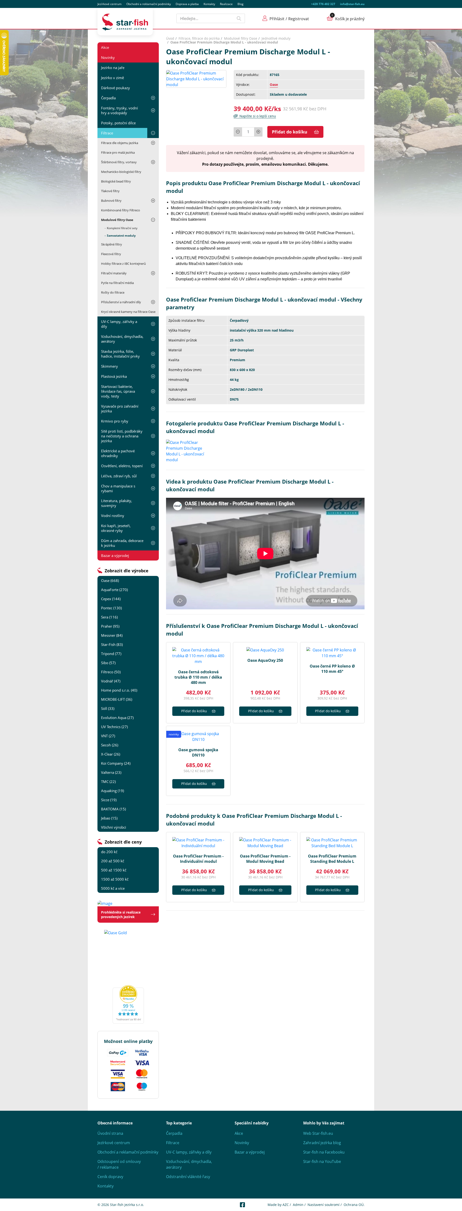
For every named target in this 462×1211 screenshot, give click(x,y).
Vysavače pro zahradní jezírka (119, 408)
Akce (105, 47)
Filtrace (107, 133)
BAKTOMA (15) (113, 809)
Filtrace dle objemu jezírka (119, 143)
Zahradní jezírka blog (322, 1142)
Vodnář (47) (110, 681)
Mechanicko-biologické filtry (121, 172)
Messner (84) (111, 635)
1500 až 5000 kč (114, 879)
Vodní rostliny (112, 515)
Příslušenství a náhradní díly (121, 302)
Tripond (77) (111, 653)
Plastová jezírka (114, 376)
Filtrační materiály (114, 273)
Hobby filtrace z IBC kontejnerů (123, 263)
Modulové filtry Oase (117, 220)
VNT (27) (108, 735)
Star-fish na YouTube (322, 1161)
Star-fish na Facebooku (324, 1152)
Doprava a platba (187, 4)
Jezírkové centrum (109, 4)
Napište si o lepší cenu (257, 116)
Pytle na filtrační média (117, 283)
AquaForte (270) (114, 589)
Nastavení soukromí (324, 1204)
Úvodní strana (110, 1133)
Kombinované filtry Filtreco (120, 210)
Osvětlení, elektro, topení (122, 465)
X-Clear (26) (110, 754)
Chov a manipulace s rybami (118, 488)
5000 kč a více (113, 888)
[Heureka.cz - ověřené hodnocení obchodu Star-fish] (128, 1004)
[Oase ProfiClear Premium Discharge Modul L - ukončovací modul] (196, 78)
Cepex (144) (111, 598)
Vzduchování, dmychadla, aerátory (122, 339)
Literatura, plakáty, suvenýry (116, 503)
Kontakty (209, 4)
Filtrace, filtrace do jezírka (199, 38)
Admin (298, 1204)
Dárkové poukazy (115, 87)
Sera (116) (109, 617)
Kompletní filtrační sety (122, 228)
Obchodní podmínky (148, 4)
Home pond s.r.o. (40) (119, 690)
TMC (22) (108, 781)
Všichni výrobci (113, 827)
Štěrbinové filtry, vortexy (119, 162)
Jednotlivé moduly (276, 38)
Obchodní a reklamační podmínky (127, 1152)
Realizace (226, 4)
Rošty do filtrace (112, 292)
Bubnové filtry (111, 200)
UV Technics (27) (114, 726)
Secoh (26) (109, 745)
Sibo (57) (108, 662)
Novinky (108, 57)
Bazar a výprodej (115, 555)
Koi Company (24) (115, 763)
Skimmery (109, 366)
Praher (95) (110, 626)
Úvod (170, 38)
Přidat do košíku (289, 132)
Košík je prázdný (350, 18)
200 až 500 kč (112, 860)
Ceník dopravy (110, 1176)
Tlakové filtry (110, 191)
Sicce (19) (108, 799)
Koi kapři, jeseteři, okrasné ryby (116, 528)
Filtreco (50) (111, 671)
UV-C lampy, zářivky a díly (119, 324)
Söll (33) (107, 708)
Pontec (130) (111, 608)
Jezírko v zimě (112, 77)
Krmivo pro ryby (114, 421)
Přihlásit (277, 18)
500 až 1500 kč (113, 870)
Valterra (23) (111, 772)
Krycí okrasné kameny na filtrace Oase (128, 311)
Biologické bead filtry (116, 181)
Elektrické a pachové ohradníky (118, 453)
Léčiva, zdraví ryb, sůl (119, 475)
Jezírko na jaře (112, 67)
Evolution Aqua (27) (117, 717)
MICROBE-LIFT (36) (116, 699)
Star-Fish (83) (112, 644)
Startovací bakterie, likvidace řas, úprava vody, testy (118, 391)
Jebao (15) (109, 818)
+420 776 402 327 (323, 4)
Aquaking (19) (112, 790)
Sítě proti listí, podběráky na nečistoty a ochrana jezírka (121, 436)
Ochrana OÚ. (354, 1204)
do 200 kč (109, 851)
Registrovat (298, 18)
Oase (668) (110, 580)
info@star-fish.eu (352, 4)
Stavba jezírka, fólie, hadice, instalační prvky (120, 354)
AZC (285, 1204)
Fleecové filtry (111, 254)
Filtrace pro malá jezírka (118, 152)
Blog (240, 4)
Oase (274, 84)
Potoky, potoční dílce (118, 122)
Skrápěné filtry (111, 244)
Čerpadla (108, 97)
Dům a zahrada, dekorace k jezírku (122, 543)
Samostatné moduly (121, 235)
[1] (239, 18)
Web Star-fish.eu (318, 1133)
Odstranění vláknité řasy (188, 1176)
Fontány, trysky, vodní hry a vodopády (119, 110)
